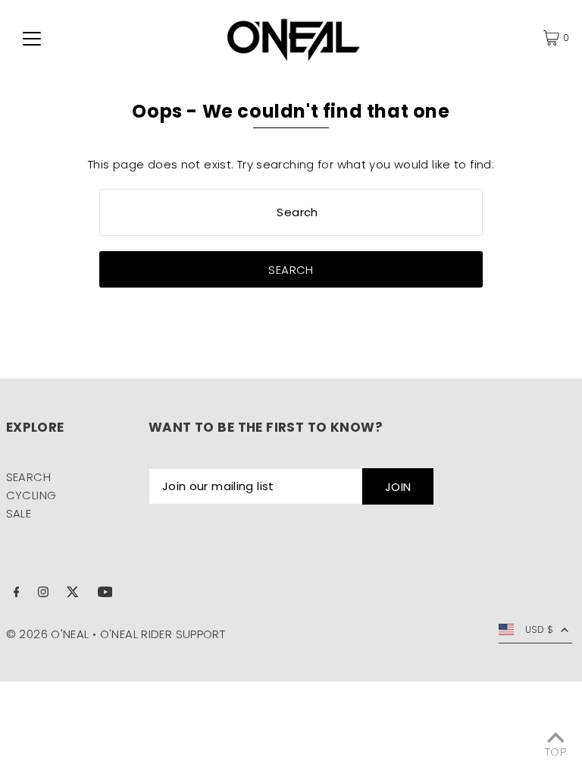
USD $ (539, 629)
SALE (19, 513)
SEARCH (28, 477)
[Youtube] (105, 593)
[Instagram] (43, 593)
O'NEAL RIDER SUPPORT (163, 634)
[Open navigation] (32, 38)
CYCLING (31, 495)
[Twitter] (73, 593)
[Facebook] (17, 593)
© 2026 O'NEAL (47, 634)
